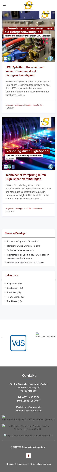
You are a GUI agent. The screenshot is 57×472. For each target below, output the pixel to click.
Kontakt (10, 464)
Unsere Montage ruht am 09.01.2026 (25, 262)
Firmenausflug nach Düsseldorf (22, 241)
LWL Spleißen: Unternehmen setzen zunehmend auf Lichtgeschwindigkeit (25, 71)
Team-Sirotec (37, 104)
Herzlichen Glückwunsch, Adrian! (23, 246)
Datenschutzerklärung (41, 464)
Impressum (22, 464)
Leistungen (19, 104)
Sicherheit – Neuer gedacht (21, 250)
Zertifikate (12, 301)
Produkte (27, 104)
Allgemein (9, 104)
